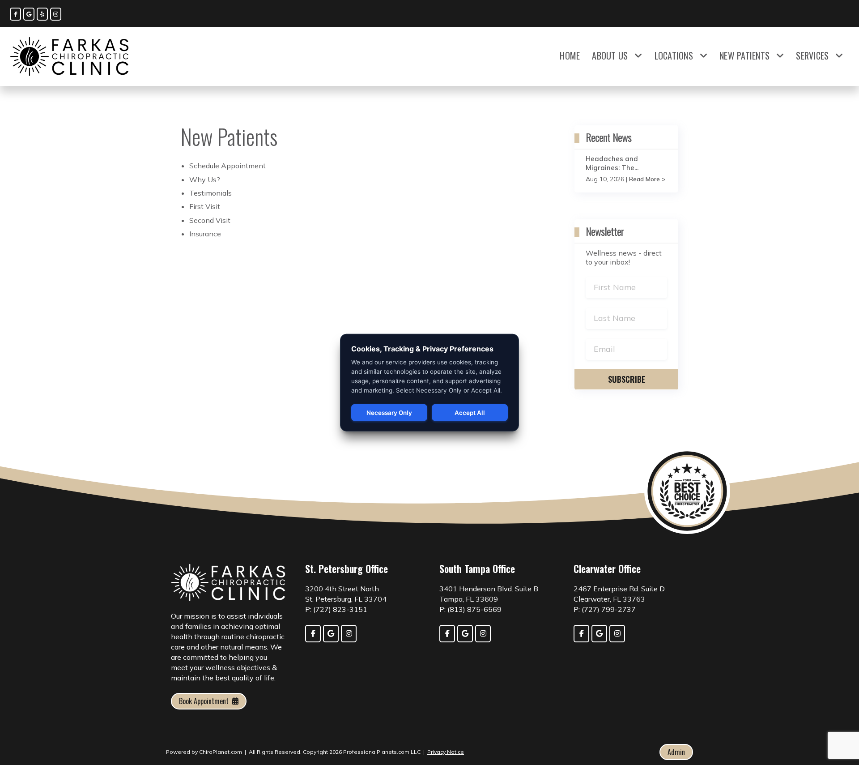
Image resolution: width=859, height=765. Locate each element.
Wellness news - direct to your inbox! (624, 257)
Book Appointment (204, 701)
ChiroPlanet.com (220, 751)
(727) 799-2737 (609, 609)
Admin (676, 752)
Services (812, 55)
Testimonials (210, 192)
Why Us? (204, 179)
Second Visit (209, 220)
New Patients (744, 55)
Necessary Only (389, 412)
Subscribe (626, 379)
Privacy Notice (445, 751)
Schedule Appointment (227, 165)
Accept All (470, 412)
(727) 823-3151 (340, 609)
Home (570, 55)
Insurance (205, 233)
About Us (610, 55)
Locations (674, 55)
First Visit (204, 206)
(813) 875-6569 (474, 609)
